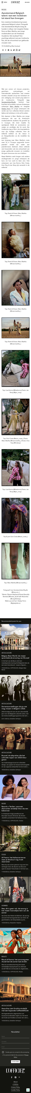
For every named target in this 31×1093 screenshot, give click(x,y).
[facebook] (5, 50)
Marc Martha (14, 106)
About (15, 1082)
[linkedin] (11, 50)
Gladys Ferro (6, 109)
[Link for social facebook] (12, 1078)
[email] (3, 50)
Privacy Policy (15, 1087)
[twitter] (14, 50)
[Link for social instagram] (15, 1078)
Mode (4, 9)
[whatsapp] (16, 50)
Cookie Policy (15, 1090)
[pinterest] (8, 50)
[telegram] (19, 50)
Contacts (15, 1084)
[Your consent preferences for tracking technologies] (28, 1090)
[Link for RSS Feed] (19, 1077)
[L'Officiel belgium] (15, 2)
